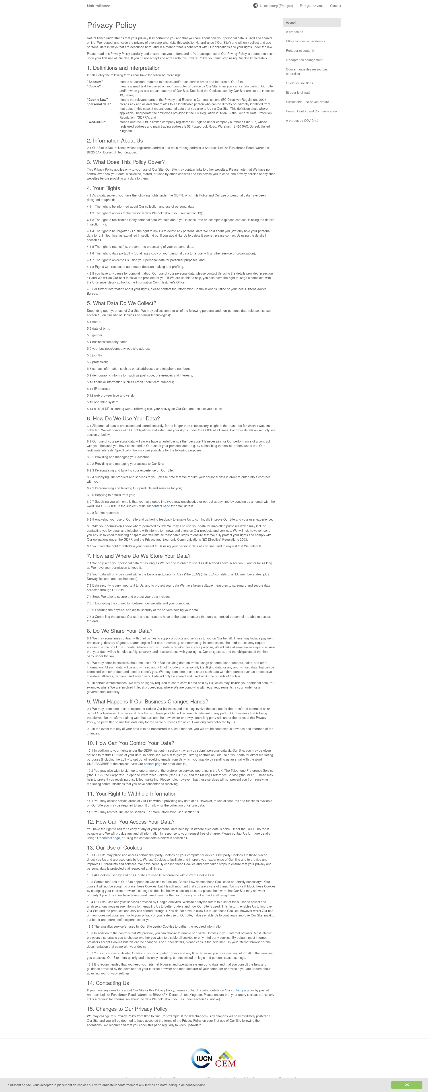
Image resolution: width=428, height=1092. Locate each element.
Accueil (291, 22)
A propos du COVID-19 (302, 120)
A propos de (294, 31)
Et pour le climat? (298, 92)
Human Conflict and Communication (311, 111)
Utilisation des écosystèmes (305, 41)
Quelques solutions (299, 83)
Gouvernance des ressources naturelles (307, 71)
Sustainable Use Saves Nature (307, 101)
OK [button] (407, 1084)
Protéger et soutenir (300, 50)
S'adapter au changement (304, 60)
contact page (161, 506)
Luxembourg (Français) (276, 5)
